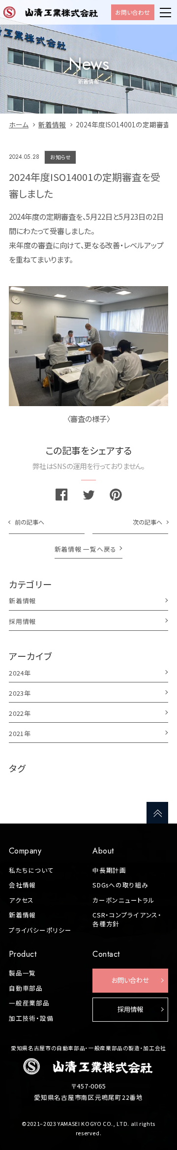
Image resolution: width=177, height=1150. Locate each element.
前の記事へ (29, 522)
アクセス (21, 900)
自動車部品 (26, 988)
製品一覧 (22, 973)
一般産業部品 (29, 1003)
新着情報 (22, 915)
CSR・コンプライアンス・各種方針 (127, 919)
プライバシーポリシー (40, 930)
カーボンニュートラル (123, 900)
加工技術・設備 (31, 1018)
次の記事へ (147, 522)
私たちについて (31, 870)
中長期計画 (109, 870)
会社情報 (22, 885)
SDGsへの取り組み (120, 885)
